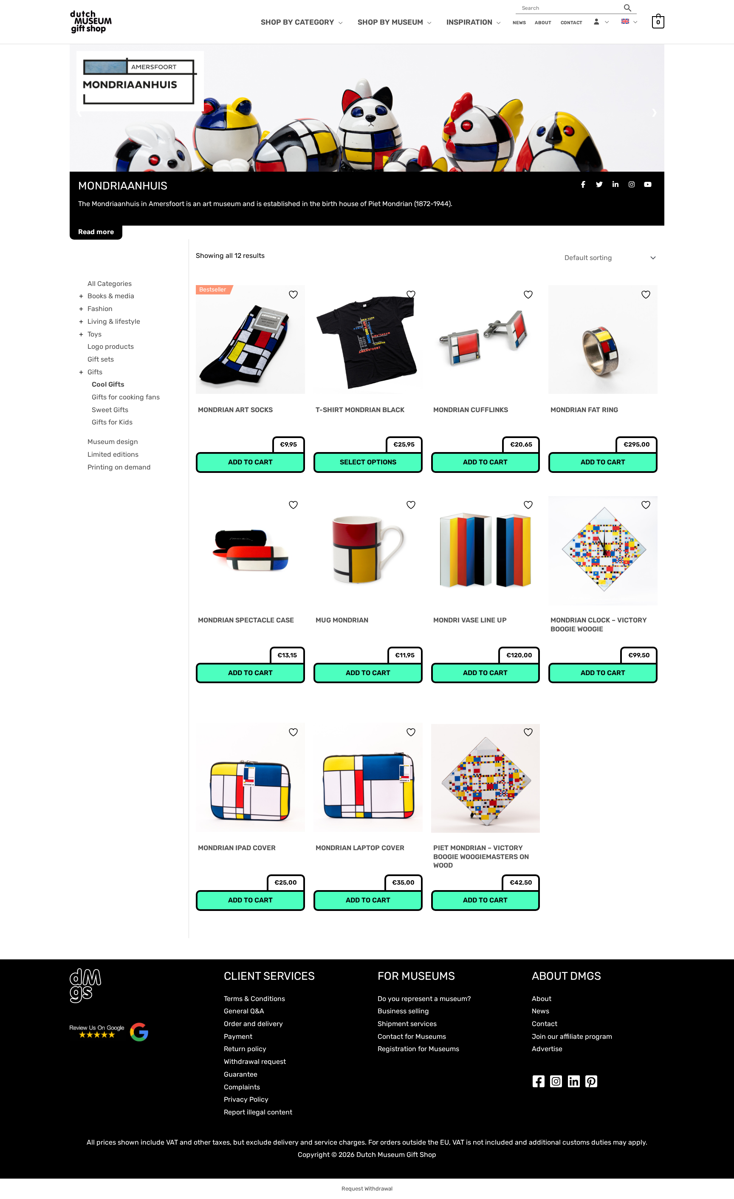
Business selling (403, 1011)
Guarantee (240, 1074)
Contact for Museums (412, 1036)
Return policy (245, 1049)
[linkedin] (576, 1081)
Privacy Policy (246, 1099)
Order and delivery (253, 1024)
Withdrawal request (255, 1062)
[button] (338, 22)
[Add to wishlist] (294, 294)
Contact (544, 1024)
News (540, 1011)
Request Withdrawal (367, 1188)
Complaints (242, 1087)
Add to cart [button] (250, 462)
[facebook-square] (541, 1081)
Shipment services (407, 1024)
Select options (368, 462)
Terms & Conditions (254, 999)
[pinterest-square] (593, 1081)
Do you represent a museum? (424, 999)
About (541, 999)
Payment (238, 1036)
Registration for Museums (418, 1049)
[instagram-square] (558, 1081)
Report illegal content (258, 1112)
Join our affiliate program (572, 1036)
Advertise (547, 1049)
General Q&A (244, 1011)
